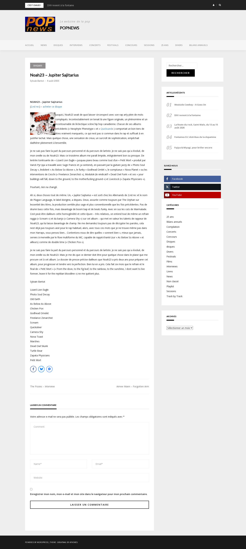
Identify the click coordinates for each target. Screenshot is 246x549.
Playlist (170, 286)
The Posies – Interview (42, 386)
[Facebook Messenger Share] (49, 369)
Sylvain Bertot (37, 80)
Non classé (173, 281)
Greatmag (62, 542)
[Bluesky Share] (41, 369)
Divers (179, 45)
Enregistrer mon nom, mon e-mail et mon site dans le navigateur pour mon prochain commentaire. (88, 494)
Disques (58, 45)
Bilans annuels (198, 45)
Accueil (29, 45)
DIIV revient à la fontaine (60, 5)
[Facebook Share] (33, 369)
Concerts (95, 45)
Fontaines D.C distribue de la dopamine (195, 137)
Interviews (76, 45)
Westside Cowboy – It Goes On (190, 104)
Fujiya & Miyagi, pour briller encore (193, 147)
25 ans (165, 45)
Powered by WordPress (36, 542)
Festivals (112, 45)
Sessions (149, 45)
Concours (131, 45)
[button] (213, 5)
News (44, 45)
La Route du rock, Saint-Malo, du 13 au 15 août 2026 (196, 126)
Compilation (173, 226)
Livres (170, 271)
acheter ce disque (52, 106)
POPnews (69, 27)
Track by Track (174, 296)
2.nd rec (35, 106)
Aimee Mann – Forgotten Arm (132, 386)
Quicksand (106, 128)
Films (169, 261)
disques (171, 246)
